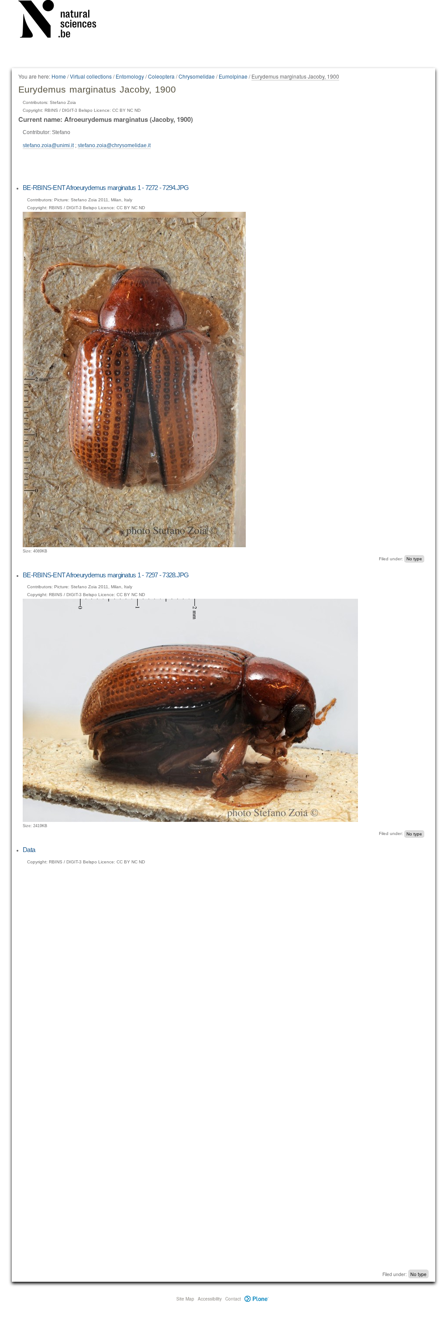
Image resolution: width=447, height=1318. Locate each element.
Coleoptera (161, 76)
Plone (256, 1299)
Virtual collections (91, 76)
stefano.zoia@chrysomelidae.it (114, 145)
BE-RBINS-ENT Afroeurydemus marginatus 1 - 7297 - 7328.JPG (106, 575)
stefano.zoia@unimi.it (48, 145)
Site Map (185, 1299)
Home (59, 76)
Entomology (130, 76)
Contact (233, 1299)
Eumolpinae (233, 76)
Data (29, 849)
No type (414, 558)
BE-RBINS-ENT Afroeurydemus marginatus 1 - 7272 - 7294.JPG (106, 187)
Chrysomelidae (197, 76)
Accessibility (210, 1299)
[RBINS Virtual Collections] (62, 20)
